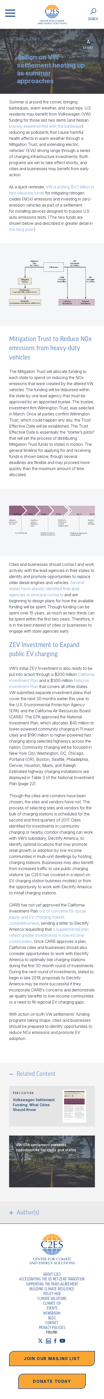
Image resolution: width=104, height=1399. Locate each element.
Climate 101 (52, 1303)
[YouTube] (64, 1341)
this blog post (21, 229)
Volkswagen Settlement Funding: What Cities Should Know (34, 1105)
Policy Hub (52, 1293)
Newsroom (52, 1313)
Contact (51, 1322)
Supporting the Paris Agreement (52, 1284)
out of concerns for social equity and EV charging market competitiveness (47, 917)
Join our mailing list (52, 1358)
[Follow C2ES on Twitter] (42, 1341)
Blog (20, 39)
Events (52, 1308)
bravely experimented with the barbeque (45, 126)
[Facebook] (57, 1341)
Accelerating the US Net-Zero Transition (52, 1279)
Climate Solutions (51, 1298)
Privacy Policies (52, 1327)
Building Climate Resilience (52, 1288)
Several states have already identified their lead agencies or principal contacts (46, 588)
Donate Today (52, 1381)
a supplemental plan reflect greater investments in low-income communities (49, 935)
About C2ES (52, 1274)
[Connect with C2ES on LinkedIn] (50, 1341)
